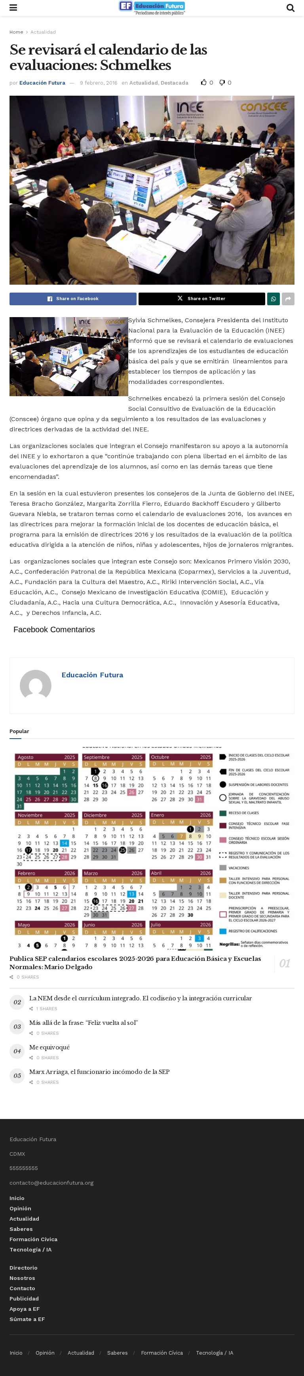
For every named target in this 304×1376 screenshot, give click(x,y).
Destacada (174, 83)
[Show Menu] (13, 8)
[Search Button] (290, 8)
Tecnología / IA (30, 1249)
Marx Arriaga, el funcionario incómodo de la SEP (99, 1071)
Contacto (22, 1288)
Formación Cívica (33, 1239)
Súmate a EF (27, 1319)
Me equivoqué (49, 1047)
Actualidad (43, 32)
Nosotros (22, 1278)
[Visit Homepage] (151, 8)
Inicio (17, 1198)
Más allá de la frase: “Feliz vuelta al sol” (83, 1022)
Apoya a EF (25, 1309)
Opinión (20, 1208)
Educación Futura (42, 83)
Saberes (21, 1229)
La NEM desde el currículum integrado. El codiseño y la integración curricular (140, 998)
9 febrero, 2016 (99, 83)
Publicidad (24, 1298)
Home (16, 32)
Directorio (24, 1267)
